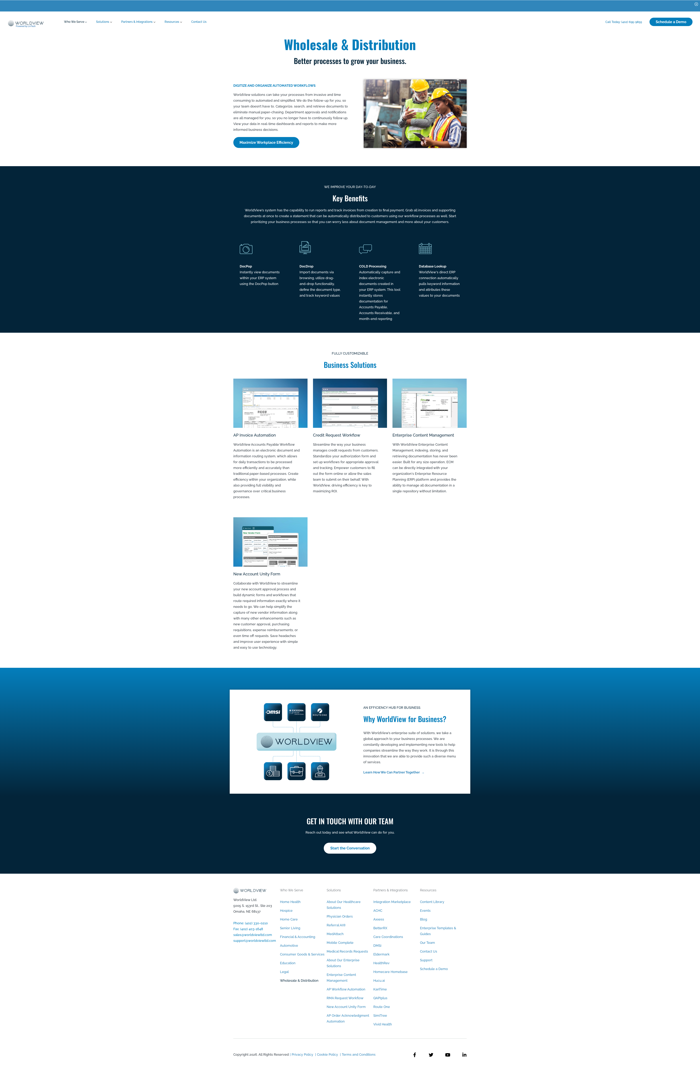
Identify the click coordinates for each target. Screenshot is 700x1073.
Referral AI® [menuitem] (336, 925)
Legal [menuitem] (284, 972)
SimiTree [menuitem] (380, 1015)
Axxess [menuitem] (378, 919)
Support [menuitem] (426, 960)
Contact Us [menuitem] (428, 951)
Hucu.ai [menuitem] (379, 980)
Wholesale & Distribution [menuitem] (299, 980)
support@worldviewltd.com (254, 941)
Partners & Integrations (137, 22)
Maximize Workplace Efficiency (266, 142)
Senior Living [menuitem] (290, 928)
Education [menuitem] (287, 963)
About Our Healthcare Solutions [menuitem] (344, 905)
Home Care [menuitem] (289, 919)
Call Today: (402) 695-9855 (623, 22)
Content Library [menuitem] (432, 902)
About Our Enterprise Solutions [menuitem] (343, 963)
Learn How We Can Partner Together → (394, 772)
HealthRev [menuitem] (381, 963)
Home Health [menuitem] (290, 902)
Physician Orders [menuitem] (340, 916)
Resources (172, 22)
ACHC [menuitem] (377, 910)
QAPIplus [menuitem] (380, 998)
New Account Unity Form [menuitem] (346, 1007)
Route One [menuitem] (381, 1007)
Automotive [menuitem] (289, 945)
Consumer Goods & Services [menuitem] (302, 954)
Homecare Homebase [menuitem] (390, 972)
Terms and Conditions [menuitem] (359, 1054)
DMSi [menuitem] (377, 945)
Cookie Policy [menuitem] (327, 1054)
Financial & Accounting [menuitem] (297, 937)
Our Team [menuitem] (427, 943)
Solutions (102, 22)
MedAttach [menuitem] (335, 934)
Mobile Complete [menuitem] (340, 943)
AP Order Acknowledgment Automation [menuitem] (348, 1018)
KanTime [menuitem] (380, 989)
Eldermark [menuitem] (381, 954)
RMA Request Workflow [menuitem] (345, 998)
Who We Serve (74, 22)
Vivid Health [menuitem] (382, 1024)
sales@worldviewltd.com (252, 935)
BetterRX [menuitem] (380, 928)
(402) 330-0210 (256, 923)
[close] (696, 3)
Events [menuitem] (425, 910)
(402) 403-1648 (251, 929)
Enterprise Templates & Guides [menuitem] (438, 931)
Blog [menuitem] (423, 919)
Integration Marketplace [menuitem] (392, 902)
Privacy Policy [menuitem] (303, 1054)
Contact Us (199, 22)
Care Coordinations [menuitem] (388, 937)
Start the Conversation (350, 848)
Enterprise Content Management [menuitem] (341, 977)
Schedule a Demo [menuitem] (434, 969)
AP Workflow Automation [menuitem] (346, 989)
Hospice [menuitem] (286, 910)
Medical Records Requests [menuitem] (347, 951)
